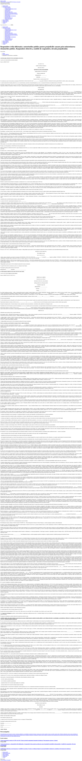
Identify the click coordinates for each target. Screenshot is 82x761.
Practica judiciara (6, 54)
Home (4, 53)
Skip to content (3, 0)
